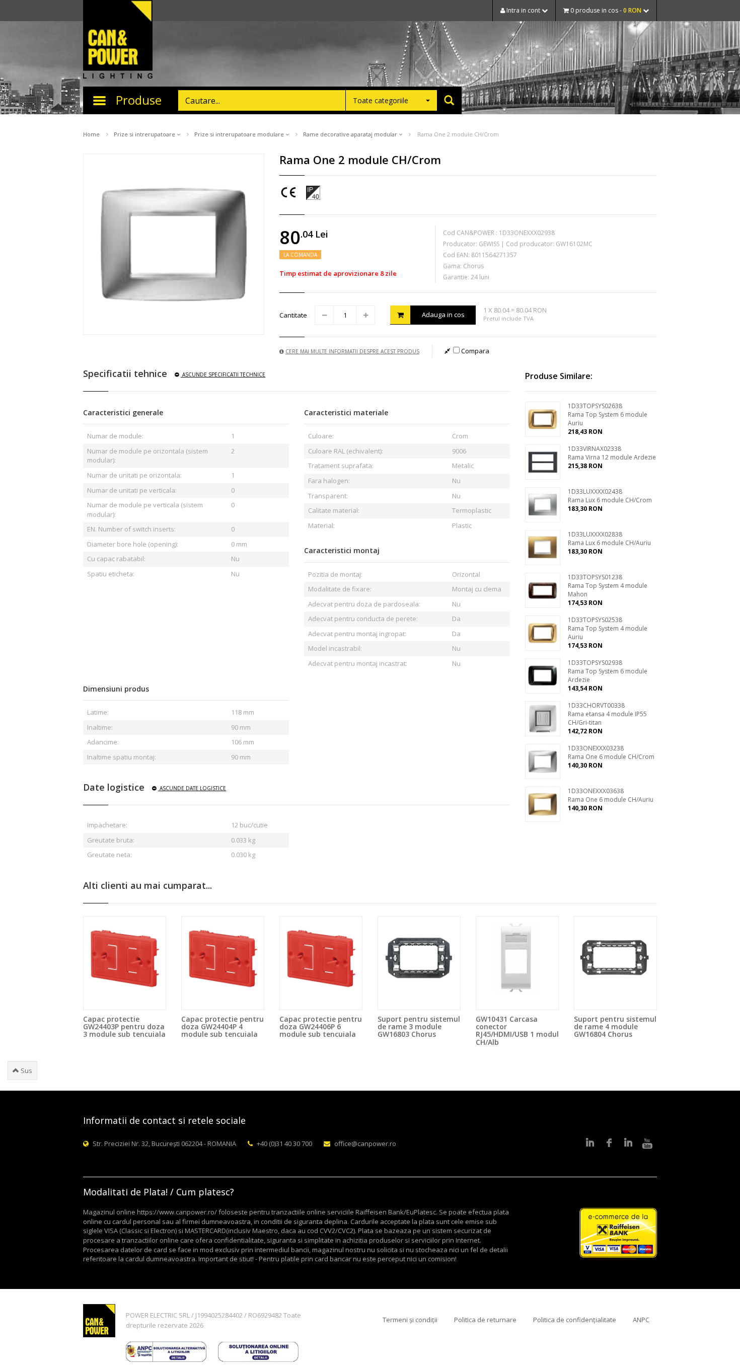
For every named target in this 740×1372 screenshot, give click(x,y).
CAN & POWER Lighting (118, 40)
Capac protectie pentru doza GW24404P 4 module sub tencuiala (222, 1026)
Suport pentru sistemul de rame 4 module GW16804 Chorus (615, 1026)
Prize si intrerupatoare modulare (239, 134)
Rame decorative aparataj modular (351, 134)
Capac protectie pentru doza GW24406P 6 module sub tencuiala (320, 1026)
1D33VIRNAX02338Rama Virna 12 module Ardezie (612, 453)
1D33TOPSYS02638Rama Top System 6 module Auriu (607, 414)
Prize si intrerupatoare (145, 134)
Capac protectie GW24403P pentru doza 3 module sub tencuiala (124, 1026)
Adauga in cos (443, 314)
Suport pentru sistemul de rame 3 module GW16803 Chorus (419, 1026)
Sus (25, 1070)
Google (628, 1143)
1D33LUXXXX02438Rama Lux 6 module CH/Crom (610, 495)
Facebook (609, 1143)
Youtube (647, 1143)
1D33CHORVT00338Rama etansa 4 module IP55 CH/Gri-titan (607, 714)
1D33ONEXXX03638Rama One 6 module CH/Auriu (610, 795)
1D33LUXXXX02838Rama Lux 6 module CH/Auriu (609, 538)
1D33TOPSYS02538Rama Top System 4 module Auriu (607, 628)
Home (91, 134)
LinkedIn (590, 1143)
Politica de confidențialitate (574, 1319)
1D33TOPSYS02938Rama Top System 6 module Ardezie (607, 671)
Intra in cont (523, 10)
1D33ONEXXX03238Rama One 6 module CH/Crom (611, 752)
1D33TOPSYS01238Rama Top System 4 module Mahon (607, 585)
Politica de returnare (485, 1319)
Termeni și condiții (410, 1319)
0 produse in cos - (605, 10)
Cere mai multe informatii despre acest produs (352, 351)
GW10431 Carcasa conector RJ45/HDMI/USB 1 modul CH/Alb (517, 1030)
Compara (474, 350)
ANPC (641, 1319)
